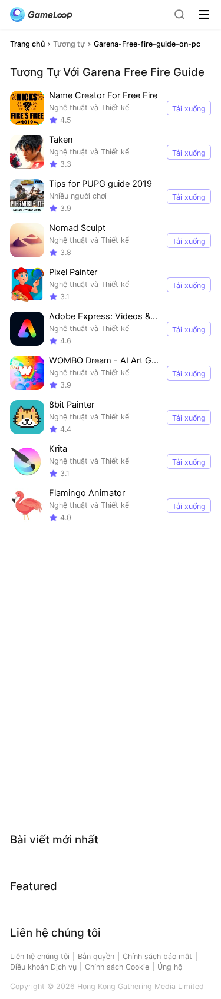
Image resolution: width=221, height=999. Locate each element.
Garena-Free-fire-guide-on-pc (147, 43)
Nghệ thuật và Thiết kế (89, 107)
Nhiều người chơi (78, 195)
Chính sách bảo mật (157, 956)
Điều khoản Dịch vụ (43, 966)
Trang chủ (27, 43)
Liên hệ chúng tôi (40, 956)
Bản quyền (96, 956)
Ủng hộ (169, 966)
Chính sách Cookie (117, 966)
